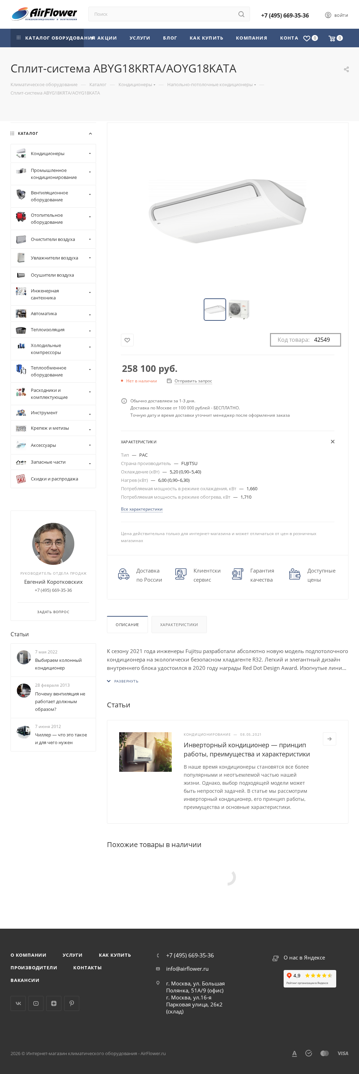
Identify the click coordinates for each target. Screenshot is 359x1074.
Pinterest (71, 1003)
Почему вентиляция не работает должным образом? (60, 701)
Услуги (73, 955)
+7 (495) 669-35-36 (285, 15)
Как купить (115, 955)
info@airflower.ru (187, 968)
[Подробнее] (329, 739)
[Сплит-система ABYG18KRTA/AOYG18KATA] (227, 211)
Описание (127, 624)
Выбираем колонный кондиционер (58, 664)
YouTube (35, 1003)
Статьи (20, 634)
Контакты (87, 967)
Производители (34, 967)
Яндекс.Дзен (53, 1003)
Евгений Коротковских (53, 581)
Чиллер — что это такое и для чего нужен (61, 739)
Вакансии (25, 980)
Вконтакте (18, 1003)
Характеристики (179, 624)
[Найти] (241, 14)
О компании (29, 955)
